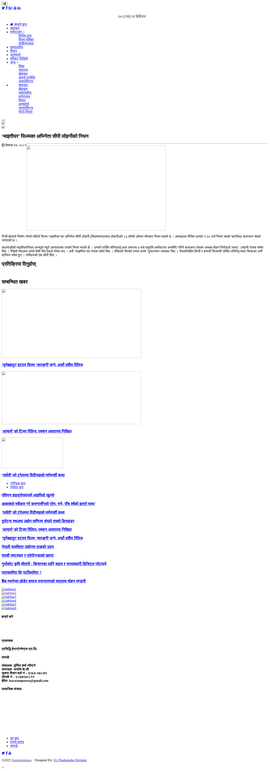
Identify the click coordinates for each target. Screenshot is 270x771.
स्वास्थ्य (23, 70)
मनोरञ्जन (24, 96)
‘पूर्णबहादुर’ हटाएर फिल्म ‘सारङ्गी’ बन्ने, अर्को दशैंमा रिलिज (42, 365)
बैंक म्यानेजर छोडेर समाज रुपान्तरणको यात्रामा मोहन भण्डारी (44, 581)
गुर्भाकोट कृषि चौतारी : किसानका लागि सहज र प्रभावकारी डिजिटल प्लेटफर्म (54, 564)
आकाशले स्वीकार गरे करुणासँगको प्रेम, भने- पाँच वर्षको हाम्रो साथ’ (49, 504)
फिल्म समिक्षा (26, 39)
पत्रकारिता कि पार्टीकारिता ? (22, 572)
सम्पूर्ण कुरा (20, 24)
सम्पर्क (14, 746)
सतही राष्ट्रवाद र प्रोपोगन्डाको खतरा (28, 555)
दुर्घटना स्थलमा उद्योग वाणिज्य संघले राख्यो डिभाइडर (38, 521)
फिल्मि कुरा (25, 36)
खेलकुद (23, 73)
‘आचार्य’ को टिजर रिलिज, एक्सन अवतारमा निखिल (37, 431)
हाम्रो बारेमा (17, 742)
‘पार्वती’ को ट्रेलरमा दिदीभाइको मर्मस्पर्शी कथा (33, 475)
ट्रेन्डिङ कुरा (18, 483)
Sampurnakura (21, 760)
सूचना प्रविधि (27, 77)
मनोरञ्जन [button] (16, 32)
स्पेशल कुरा (17, 487)
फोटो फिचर (25, 111)
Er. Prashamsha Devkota (70, 760)
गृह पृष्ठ (14, 738)
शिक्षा (21, 66)
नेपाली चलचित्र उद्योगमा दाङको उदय (28, 547)
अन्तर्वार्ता (24, 104)
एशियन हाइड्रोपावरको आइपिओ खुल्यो (28, 495)
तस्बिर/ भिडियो (19, 58)
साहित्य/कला (26, 43)
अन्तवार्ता (15, 55)
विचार (13, 51)
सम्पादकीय (16, 47)
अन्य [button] (13, 62)
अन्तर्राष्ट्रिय (26, 81)
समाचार (14, 28)
